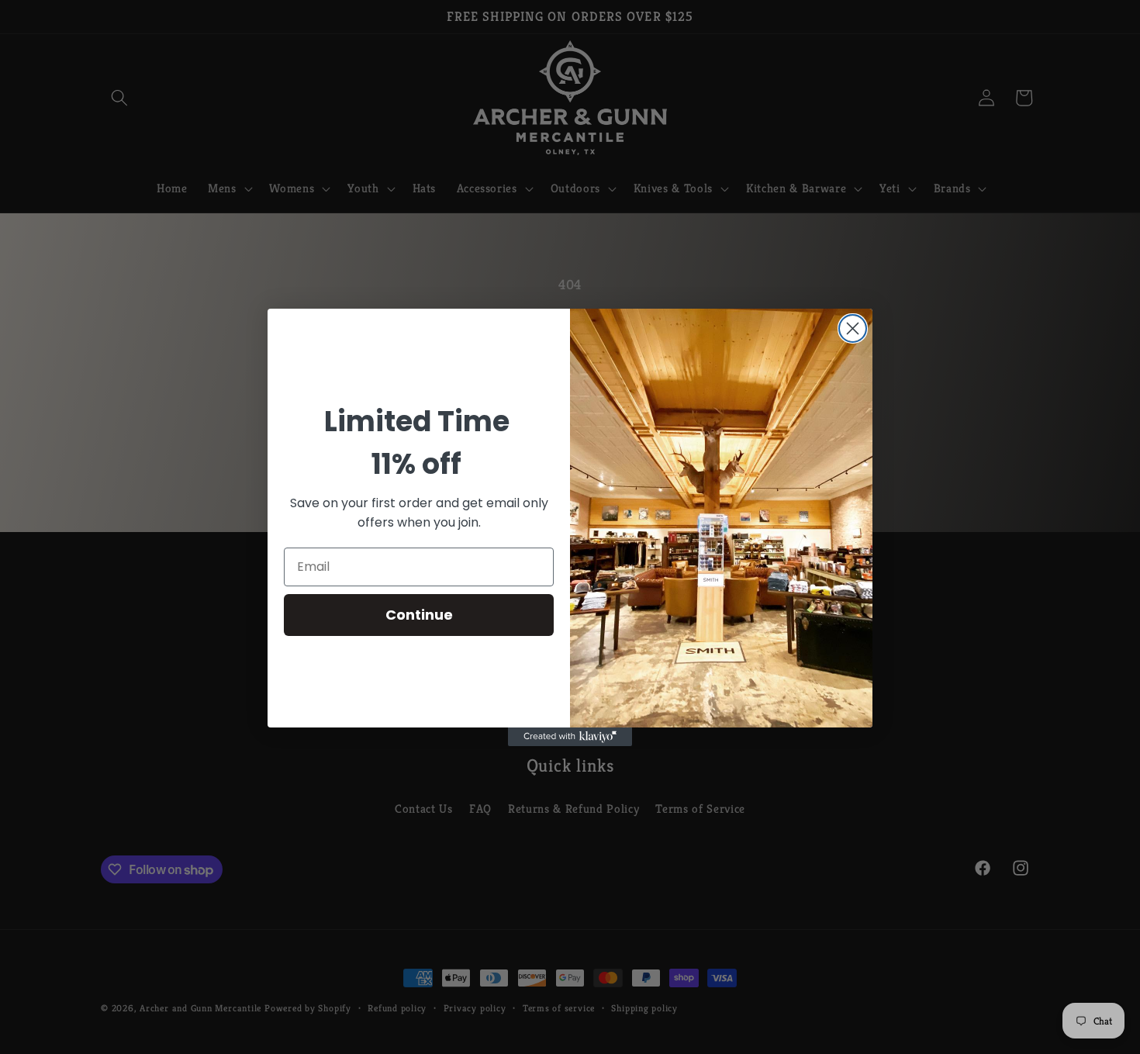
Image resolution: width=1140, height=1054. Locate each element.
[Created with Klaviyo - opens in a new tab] (570, 736)
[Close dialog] (852, 328)
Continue (419, 614)
